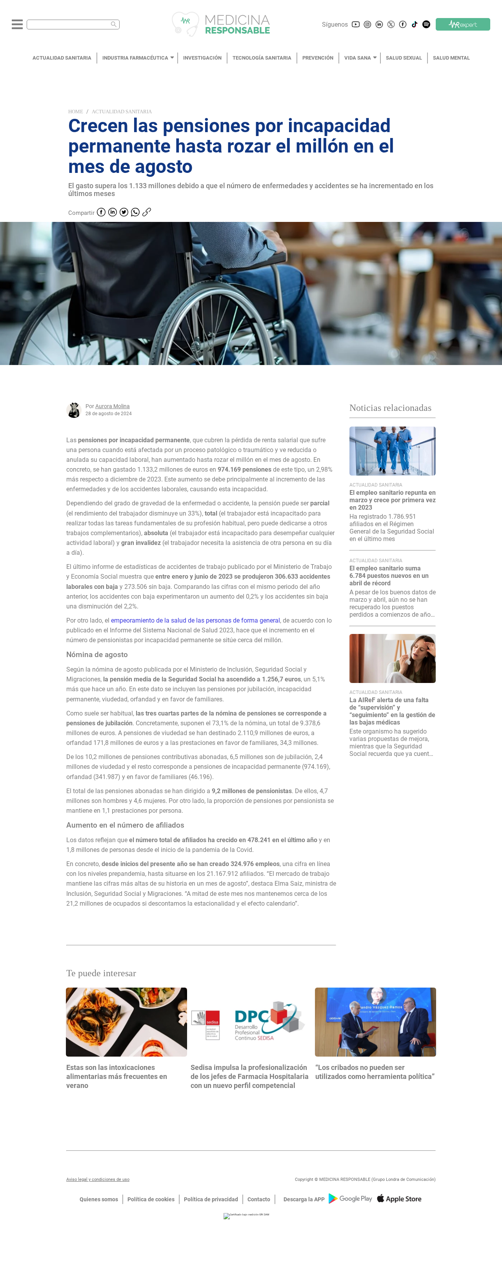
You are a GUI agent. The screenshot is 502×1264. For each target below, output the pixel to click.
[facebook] (101, 213)
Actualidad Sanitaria (122, 111)
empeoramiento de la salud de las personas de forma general (195, 620)
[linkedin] (112, 213)
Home (75, 111)
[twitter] (124, 213)
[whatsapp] (135, 213)
